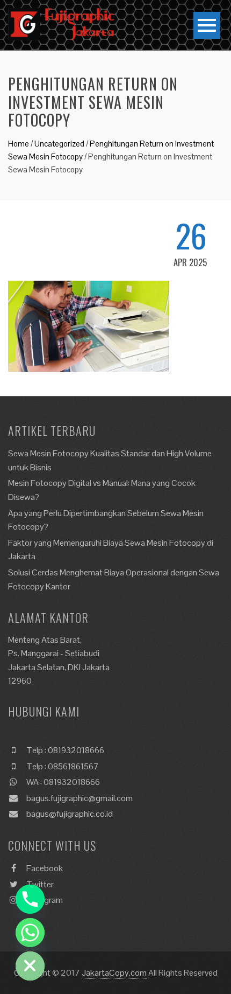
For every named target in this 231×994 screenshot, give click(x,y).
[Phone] (30, 899)
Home (18, 143)
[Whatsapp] (30, 932)
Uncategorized (59, 143)
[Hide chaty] (30, 966)
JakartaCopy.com (114, 972)
